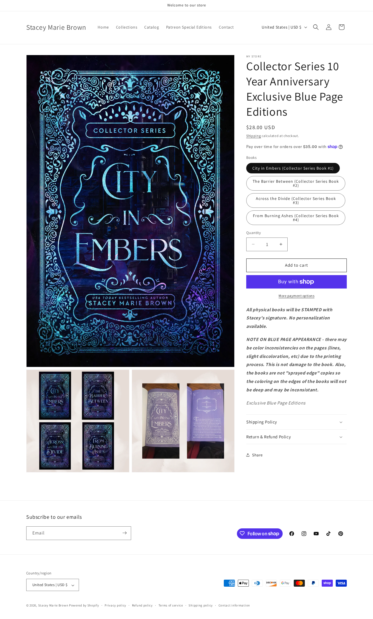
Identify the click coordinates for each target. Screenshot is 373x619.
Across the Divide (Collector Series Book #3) (296, 200)
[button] (315, 27)
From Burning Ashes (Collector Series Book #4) (296, 217)
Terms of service (171, 606)
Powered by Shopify (84, 606)
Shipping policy (201, 606)
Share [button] (257, 455)
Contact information (234, 606)
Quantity (253, 232)
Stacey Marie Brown (53, 606)
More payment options (296, 295)
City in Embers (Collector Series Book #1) (293, 168)
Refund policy (142, 606)
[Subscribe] (124, 533)
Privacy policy (115, 606)
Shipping (253, 135)
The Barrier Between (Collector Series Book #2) (296, 183)
